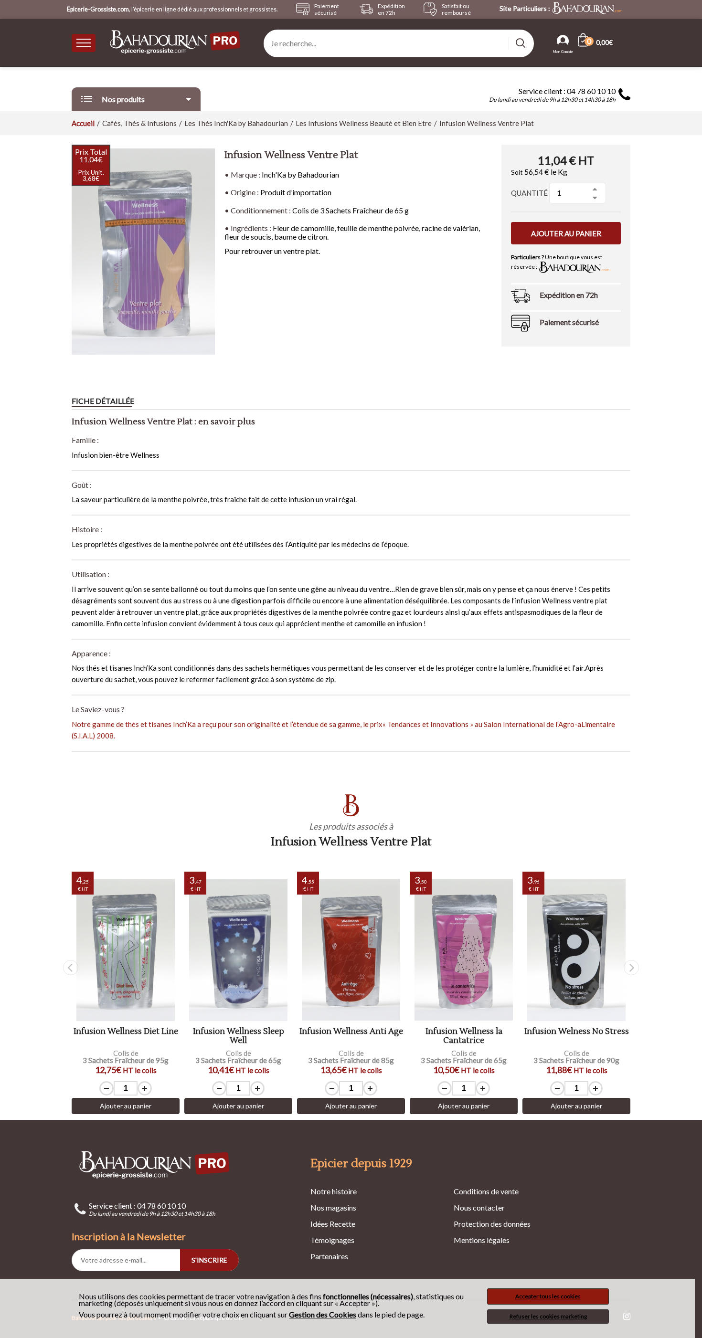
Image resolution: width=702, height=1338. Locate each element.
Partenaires (329, 1256)
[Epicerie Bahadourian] (175, 43)
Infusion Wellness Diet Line (126, 1031)
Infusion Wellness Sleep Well (238, 1036)
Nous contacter (479, 1207)
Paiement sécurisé (569, 322)
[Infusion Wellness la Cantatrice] (464, 950)
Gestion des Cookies (322, 1314)
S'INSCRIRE (209, 1260)
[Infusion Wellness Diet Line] (125, 950)
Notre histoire (333, 1191)
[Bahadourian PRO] (155, 1164)
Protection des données (492, 1223)
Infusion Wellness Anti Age (351, 1031)
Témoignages (332, 1239)
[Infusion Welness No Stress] (576, 950)
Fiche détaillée (103, 400)
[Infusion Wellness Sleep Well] (238, 950)
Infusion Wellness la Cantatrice (463, 1036)
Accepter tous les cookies (548, 1296)
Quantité (529, 193)
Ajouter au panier (566, 233)
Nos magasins (333, 1207)
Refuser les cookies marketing (548, 1316)
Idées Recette (332, 1223)
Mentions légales (482, 1239)
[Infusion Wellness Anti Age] (351, 950)
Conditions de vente (486, 1191)
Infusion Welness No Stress (576, 1031)
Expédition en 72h (569, 294)
